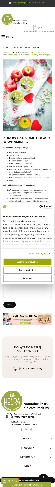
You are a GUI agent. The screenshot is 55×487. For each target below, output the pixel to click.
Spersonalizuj (26, 270)
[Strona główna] (15, 19)
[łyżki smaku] (27, 319)
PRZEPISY (33, 52)
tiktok (31, 429)
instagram (26, 429)
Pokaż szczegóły (37, 253)
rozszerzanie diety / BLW (12, 55)
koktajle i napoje (44, 55)
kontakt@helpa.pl (18, 3)
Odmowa (27, 278)
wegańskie (42, 52)
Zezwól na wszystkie (27, 262)
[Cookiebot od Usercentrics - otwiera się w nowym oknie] (39, 207)
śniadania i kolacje (30, 55)
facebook (21, 429)
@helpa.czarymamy (30, 368)
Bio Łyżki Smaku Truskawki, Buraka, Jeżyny (32, 178)
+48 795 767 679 (38, 3)
